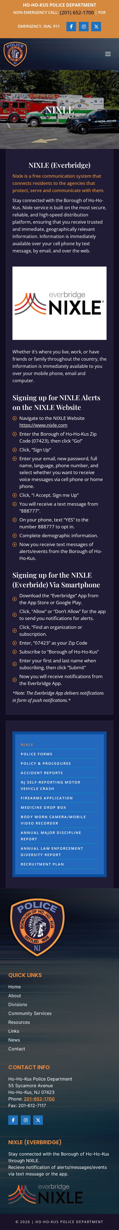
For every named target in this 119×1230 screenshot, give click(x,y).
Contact (16, 1048)
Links (13, 1031)
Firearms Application (47, 797)
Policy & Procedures (46, 763)
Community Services (29, 1013)
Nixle (27, 744)
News (14, 1040)
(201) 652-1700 (77, 12)
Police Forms (37, 753)
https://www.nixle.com (43, 425)
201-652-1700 (39, 1099)
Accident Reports (42, 772)
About (14, 995)
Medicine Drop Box (43, 807)
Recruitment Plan (42, 864)
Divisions (17, 1004)
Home (14, 986)
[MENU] (108, 54)
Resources (19, 1022)
